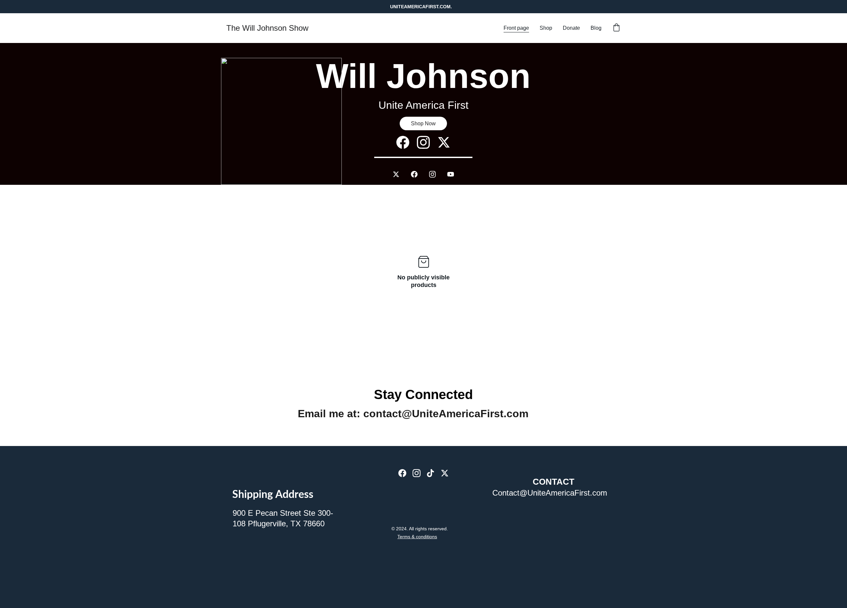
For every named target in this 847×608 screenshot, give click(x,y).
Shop (546, 28)
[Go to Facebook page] (417, 174)
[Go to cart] (616, 28)
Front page (516, 28)
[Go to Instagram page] (435, 174)
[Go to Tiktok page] (430, 473)
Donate (571, 28)
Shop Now (423, 123)
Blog (596, 28)
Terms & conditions (417, 536)
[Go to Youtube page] (450, 174)
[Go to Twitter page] (399, 174)
